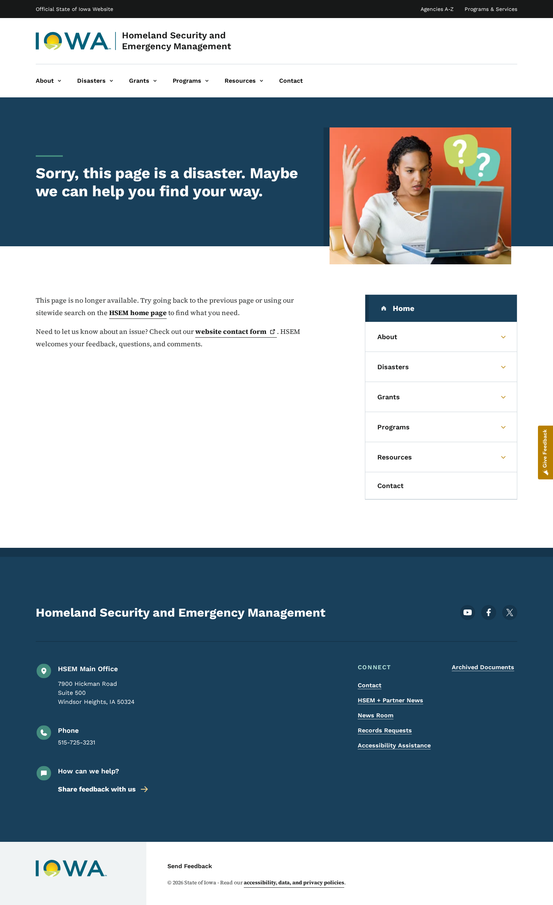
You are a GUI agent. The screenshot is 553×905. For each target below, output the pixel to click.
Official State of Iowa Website (74, 9)
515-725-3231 (76, 742)
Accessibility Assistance (394, 745)
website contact (230, 331)
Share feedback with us (97, 789)
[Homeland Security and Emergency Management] (73, 41)
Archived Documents (483, 667)
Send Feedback (189, 866)
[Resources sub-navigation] (261, 80)
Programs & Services (491, 9)
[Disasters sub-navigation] (111, 80)
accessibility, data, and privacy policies (294, 882)
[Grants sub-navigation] (155, 80)
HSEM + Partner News (390, 700)
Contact (369, 685)
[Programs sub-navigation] (207, 80)
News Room (375, 715)
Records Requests (385, 730)
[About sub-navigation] (59, 80)
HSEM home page (138, 312)
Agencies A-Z (437, 9)
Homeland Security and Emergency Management (176, 41)
